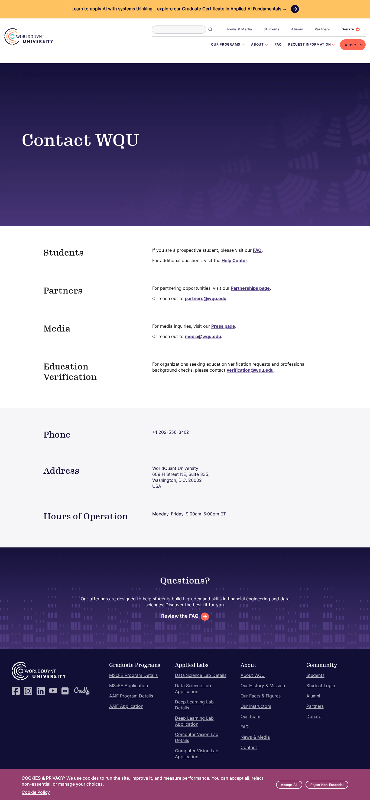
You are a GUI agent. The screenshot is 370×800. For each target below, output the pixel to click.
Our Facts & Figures (261, 696)
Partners (322, 29)
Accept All (289, 785)
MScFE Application (128, 686)
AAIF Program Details (131, 696)
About (257, 44)
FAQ (278, 44)
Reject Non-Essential (326, 785)
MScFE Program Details (133, 676)
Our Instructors (256, 707)
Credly (78, 691)
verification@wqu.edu (250, 370)
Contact (249, 748)
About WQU (253, 676)
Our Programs (225, 44)
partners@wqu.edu (205, 299)
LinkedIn (41, 691)
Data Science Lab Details (200, 676)
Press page (223, 326)
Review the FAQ (180, 616)
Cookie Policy (36, 793)
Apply (350, 45)
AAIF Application (126, 707)
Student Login (320, 686)
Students (272, 29)
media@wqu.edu (203, 337)
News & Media (239, 29)
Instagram (28, 691)
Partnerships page (250, 288)
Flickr (65, 691)
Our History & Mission (263, 686)
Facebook (16, 691)
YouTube (53, 691)
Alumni (297, 29)
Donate (348, 29)
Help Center (234, 261)
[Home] (28, 36)
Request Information (309, 44)
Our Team (250, 717)
